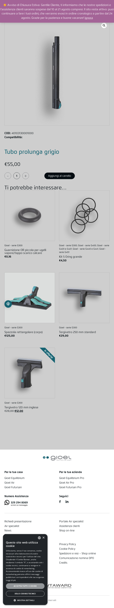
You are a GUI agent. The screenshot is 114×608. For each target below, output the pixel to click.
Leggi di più (11, 580)
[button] (25, 600)
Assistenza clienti (69, 526)
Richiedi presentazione (17, 521)
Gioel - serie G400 (87, 245)
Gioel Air (9, 482)
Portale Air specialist (71, 521)
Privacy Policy (67, 544)
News (7, 530)
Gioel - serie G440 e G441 (85, 249)
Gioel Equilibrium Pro (71, 478)
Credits (63, 562)
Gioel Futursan (13, 487)
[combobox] (39, 537)
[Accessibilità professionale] (8, 304)
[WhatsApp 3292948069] (29, 503)
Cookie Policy (67, 548)
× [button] (43, 538)
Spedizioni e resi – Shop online (77, 553)
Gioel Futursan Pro (70, 487)
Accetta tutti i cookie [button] (25, 586)
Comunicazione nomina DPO (76, 558)
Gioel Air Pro (66, 482)
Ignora (89, 17)
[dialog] (25, 569)
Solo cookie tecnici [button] (25, 593)
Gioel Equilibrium (14, 478)
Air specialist (11, 526)
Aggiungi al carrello (59, 175)
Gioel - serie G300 (13, 245)
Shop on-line (67, 530)
